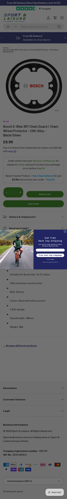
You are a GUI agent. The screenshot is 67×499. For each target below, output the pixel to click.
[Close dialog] (65, 232)
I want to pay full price (50, 262)
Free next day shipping (50, 255)
